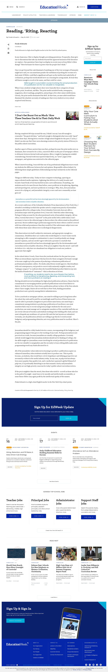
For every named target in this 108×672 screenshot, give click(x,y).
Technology (62, 15)
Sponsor (86, 108)
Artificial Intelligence (22, 112)
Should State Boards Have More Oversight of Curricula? (14, 567)
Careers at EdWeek (38, 657)
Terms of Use (57, 665)
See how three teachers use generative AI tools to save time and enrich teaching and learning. (36, 123)
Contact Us (53, 642)
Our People (36, 651)
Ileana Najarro (88, 89)
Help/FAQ (52, 648)
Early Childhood (45, 447)
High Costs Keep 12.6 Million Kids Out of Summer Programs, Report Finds (64, 568)
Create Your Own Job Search (53, 530)
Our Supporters (37, 654)
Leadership (16, 15)
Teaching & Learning (47, 15)
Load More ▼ (54, 597)
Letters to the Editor (56, 646)
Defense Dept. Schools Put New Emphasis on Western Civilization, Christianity (40, 568)
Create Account (15, 620)
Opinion (73, 15)
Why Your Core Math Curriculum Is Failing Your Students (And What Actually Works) (91, 117)
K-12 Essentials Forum (57, 447)
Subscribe (94, 7)
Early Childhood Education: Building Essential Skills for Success (51, 453)
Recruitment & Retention (20, 447)
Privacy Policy (69, 665)
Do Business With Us (91, 642)
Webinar (9, 449)
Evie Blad (8, 581)
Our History (36, 648)
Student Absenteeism (85, 447)
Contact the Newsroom (56, 654)
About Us (36, 642)
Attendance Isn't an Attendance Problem (85, 452)
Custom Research (90, 659)
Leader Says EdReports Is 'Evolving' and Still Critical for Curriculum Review (90, 568)
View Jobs (13, 516)
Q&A (15, 562)
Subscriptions (71, 646)
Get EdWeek (71, 642)
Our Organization (38, 646)
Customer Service (55, 651)
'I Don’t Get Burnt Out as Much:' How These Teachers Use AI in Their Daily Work (37, 117)
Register (10, 467)
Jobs (80, 15)
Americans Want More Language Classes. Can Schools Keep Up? (91, 82)
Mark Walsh (59, 583)
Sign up (68, 418)
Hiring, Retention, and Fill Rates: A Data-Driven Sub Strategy (19, 453)
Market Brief (89, 15)
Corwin (94, 467)
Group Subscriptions (73, 651)
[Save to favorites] (8, 49)
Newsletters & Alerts (72, 648)
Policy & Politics (29, 15)
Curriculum (10, 26)
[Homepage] (54, 7)
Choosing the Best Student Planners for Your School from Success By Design (92, 147)
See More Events (54, 481)
